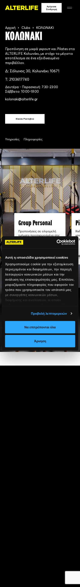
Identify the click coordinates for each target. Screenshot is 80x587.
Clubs (26, 27)
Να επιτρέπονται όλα (40, 327)
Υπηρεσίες (12, 139)
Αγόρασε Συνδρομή (51, 8)
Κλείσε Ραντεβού (25, 118)
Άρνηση (40, 341)
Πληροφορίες (33, 139)
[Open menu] (69, 8)
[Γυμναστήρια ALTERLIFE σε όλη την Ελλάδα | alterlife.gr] (21, 7)
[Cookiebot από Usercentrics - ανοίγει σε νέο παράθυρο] (57, 242)
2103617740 (19, 79)
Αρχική (10, 27)
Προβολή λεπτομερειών (49, 313)
